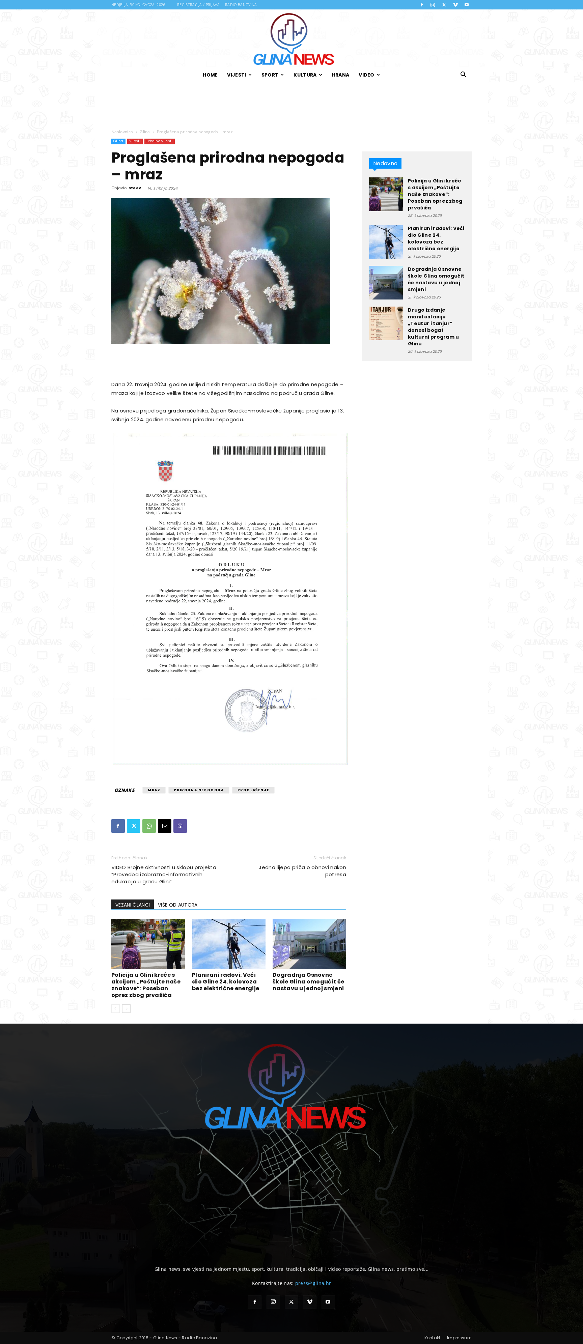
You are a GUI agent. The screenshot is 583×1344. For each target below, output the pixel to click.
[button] (463, 75)
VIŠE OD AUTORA (177, 905)
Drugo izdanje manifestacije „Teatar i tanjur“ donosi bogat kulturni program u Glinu (433, 327)
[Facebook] (422, 4)
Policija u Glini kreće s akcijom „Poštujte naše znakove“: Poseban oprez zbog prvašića (146, 985)
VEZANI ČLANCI (132, 905)
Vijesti (236, 75)
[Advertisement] (291, 106)
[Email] (164, 826)
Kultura (305, 75)
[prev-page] (115, 1008)
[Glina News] (291, 38)
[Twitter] (444, 4)
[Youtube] (467, 4)
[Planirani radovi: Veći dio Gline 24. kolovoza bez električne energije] (229, 944)
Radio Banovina (241, 4)
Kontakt (432, 1338)
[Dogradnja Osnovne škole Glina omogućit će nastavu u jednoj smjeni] (309, 944)
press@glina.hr (313, 1283)
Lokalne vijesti (159, 141)
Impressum (459, 1338)
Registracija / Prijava (198, 4)
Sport (270, 75)
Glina (145, 132)
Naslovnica (122, 132)
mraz (154, 790)
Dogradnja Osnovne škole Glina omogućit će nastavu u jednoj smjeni (308, 981)
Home (210, 75)
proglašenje (254, 790)
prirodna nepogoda (199, 790)
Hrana (341, 75)
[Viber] (180, 826)
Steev (135, 188)
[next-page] (126, 1008)
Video (366, 75)
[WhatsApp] (149, 826)
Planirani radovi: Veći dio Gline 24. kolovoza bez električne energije (225, 981)
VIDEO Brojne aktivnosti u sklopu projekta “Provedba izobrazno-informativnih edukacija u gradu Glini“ (163, 874)
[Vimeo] (455, 4)
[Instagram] (433, 4)
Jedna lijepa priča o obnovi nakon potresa (302, 871)
